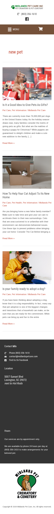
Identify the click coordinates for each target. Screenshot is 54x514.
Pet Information (19, 110)
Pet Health (17, 203)
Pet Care (7, 110)
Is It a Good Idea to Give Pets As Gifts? (25, 105)
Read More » (9, 143)
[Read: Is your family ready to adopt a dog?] (27, 267)
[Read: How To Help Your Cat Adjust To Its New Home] (27, 172)
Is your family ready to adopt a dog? (24, 289)
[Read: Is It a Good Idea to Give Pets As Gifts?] (27, 83)
